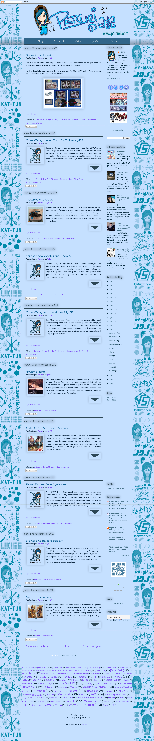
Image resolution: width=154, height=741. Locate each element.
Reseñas (33, 697)
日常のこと (115, 705)
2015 (112, 318)
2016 (112, 314)
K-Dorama (75, 680)
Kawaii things (45, 119)
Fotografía (42, 677)
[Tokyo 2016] (117, 670)
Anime (32, 673)
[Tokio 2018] (100, 670)
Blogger (85, 724)
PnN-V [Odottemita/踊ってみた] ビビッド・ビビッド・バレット (123, 200)
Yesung (105, 705)
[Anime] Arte (122, 151)
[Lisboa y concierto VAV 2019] (75, 668)
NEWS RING (93, 691)
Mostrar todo (126, 555)
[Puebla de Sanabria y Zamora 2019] (64, 671)
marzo (111, 367)
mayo (111, 360)
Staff (121, 697)
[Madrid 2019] (27, 670)
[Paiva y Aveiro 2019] (42, 671)
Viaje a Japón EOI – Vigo (118, 547)
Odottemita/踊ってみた (32, 694)
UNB (40, 705)
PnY (93, 694)
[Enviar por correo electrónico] (26, 126)
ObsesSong (78, 179)
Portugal (24, 698)
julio (111, 352)
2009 (112, 384)
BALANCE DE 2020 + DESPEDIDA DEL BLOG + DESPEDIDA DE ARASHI (118, 506)
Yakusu (89, 704)
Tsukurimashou (54, 238)
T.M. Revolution (57, 701)
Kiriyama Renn (35, 371)
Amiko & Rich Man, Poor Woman (47, 427)
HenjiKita (68, 676)
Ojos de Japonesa (116, 537)
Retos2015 (53, 697)
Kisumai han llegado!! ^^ (41, 54)
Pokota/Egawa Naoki (115, 694)
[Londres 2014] (110, 667)
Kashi (126, 680)
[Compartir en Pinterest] (36, 126)
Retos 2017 (111, 398)
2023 (112, 286)
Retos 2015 (111, 400)
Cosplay (95, 673)
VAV (70, 705)
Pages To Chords (115, 528)
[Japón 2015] (42, 667)
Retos (42, 697)
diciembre (113, 333)
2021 (112, 294)
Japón (95, 41)
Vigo (76, 704)
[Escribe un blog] (29, 126)
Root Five (68, 697)
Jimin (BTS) (50, 680)
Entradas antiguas (91, 646)
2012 (112, 330)
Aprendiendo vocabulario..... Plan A (48, 255)
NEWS (73, 690)
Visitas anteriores (118, 130)
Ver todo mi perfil (113, 78)
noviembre (113, 337)
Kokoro (48, 687)
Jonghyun (63, 680)
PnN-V (81, 694)
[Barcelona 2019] (28, 667)
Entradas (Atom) (69, 655)
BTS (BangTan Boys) (61, 673)
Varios (58, 704)
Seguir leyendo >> (33, 114)
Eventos (28, 676)
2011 (112, 376)
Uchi (33, 705)
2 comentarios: (49, 410)
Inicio (66, 646)
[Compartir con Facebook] (33, 126)
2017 (112, 310)
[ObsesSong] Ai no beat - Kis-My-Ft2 (50, 312)
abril (111, 363)
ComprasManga (81, 673)
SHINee (111, 697)
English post (128, 673)
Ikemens (37, 351)
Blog (40, 41)
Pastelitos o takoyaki (39, 199)
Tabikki (71, 701)
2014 (112, 322)
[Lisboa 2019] (57, 667)
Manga (73, 687)
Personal (43, 238)
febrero (112, 371)
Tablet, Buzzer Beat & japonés (46, 484)
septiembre (113, 345)
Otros (114, 41)
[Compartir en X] (31, 126)
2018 (112, 306)
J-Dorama (38, 467)
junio (111, 356)
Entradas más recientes (38, 646)
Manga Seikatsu (115, 514)
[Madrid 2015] (125, 667)
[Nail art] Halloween (38, 596)
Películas (50, 694)
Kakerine (97, 680)
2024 (112, 282)
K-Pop (85, 679)
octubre (112, 341)
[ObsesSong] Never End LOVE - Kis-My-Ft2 (54, 140)
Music (82, 119)
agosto (112, 348)
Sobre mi (59, 41)
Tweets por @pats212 (115, 489)
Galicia (54, 676)
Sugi (32, 701)
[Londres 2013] (93, 667)
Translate (124, 620)
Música (77, 41)
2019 (112, 302)
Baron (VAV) (45, 673)
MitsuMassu (118, 603)
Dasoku (106, 673)
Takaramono (91, 119)
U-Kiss (24, 705)
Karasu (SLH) (112, 679)
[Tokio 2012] (85, 670)
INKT (95, 677)
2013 (112, 326)
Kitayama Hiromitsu (70, 119)
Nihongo (46, 523)
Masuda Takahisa (94, 687)
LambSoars (62, 687)
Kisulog (88, 683)
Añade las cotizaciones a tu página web (118, 588)
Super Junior (42, 701)
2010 (112, 380)
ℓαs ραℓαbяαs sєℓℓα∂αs (118, 501)
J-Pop (36, 119)
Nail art (37, 636)
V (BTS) (48, 705)
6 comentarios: (61, 295)
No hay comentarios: (34, 123)
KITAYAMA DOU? (106, 683)
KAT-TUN (27, 683)
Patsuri (122, 52)
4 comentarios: (69, 238)
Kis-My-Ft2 (56, 119)
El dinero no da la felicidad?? (44, 540)
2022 (112, 290)
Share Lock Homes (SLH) (90, 697)
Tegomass (107, 701)
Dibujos (117, 673)
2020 (112, 298)
